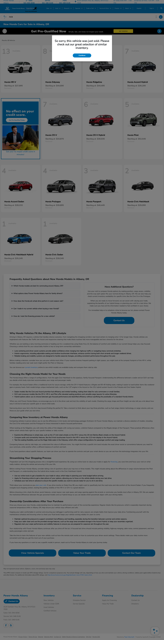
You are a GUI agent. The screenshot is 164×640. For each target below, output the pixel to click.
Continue (82, 55)
